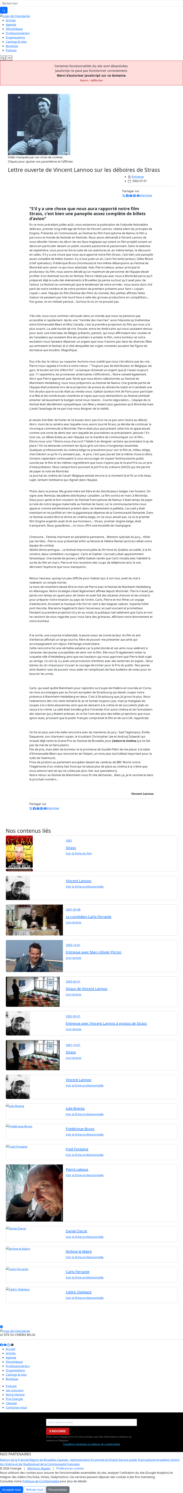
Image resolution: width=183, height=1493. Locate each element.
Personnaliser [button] (57, 1490)
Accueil (10, 1349)
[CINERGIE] (15, 16)
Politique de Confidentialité (40, 1481)
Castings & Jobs (16, 42)
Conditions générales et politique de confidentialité (91, 1444)
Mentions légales (38, 1468)
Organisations (15, 37)
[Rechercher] (4, 10)
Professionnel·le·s (18, 33)
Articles (11, 20)
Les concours (15, 1390)
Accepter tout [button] (11, 1490)
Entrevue (138, 177)
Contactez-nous (16, 1407)
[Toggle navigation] (3, 58)
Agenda (11, 25)
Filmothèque (14, 29)
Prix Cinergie (14, 1399)
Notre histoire (15, 1395)
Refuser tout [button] (34, 1490)
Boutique (12, 46)
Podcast (11, 50)
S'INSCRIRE (57, 1431)
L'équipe (11, 1403)
